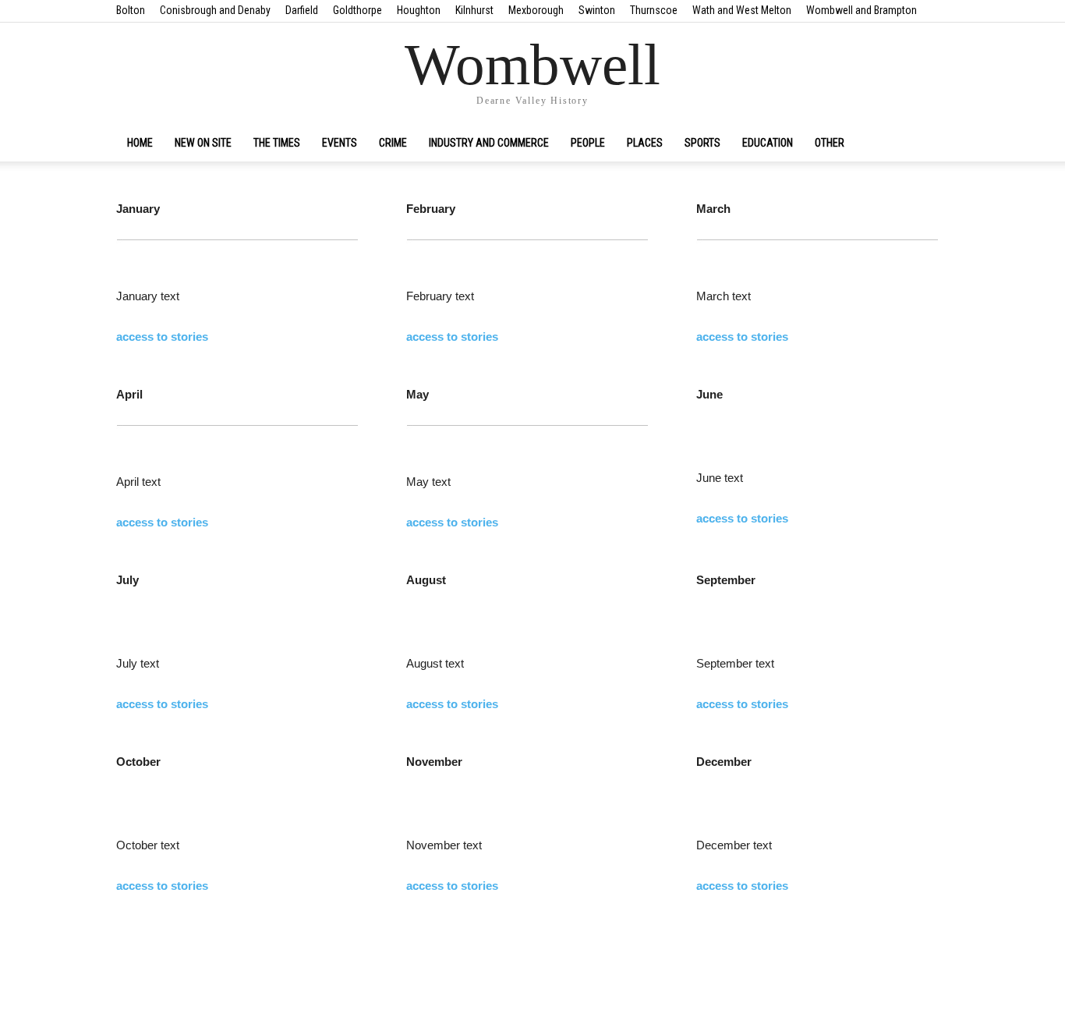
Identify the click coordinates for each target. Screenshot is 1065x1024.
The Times (276, 142)
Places (645, 142)
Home (140, 142)
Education (767, 142)
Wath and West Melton (741, 10)
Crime (393, 142)
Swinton (596, 10)
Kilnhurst (474, 10)
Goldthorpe (357, 10)
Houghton (419, 10)
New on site (203, 142)
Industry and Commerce (489, 142)
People (588, 142)
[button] (930, 143)
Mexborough (536, 10)
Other (829, 142)
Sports (702, 142)
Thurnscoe (654, 10)
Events (339, 142)
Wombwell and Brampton (861, 10)
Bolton (130, 10)
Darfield (301, 10)
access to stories (162, 336)
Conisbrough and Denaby (215, 10)
